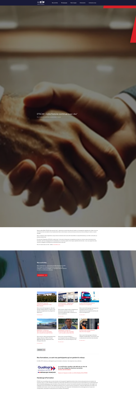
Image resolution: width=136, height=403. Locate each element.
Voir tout (40, 349)
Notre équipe (73, 2)
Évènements (82, 2)
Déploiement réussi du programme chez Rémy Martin (44, 304)
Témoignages (64, 2)
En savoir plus (41, 275)
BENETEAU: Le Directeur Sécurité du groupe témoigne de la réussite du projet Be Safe (44, 332)
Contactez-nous (92, 2)
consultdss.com (56, 244)
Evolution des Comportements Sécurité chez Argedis (87, 331)
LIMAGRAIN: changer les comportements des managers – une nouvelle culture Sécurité (66, 332)
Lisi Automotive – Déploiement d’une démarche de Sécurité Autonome (66, 304)
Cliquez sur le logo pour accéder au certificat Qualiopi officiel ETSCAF (72, 372)
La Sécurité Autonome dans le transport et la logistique (87, 304)
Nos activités (55, 2)
